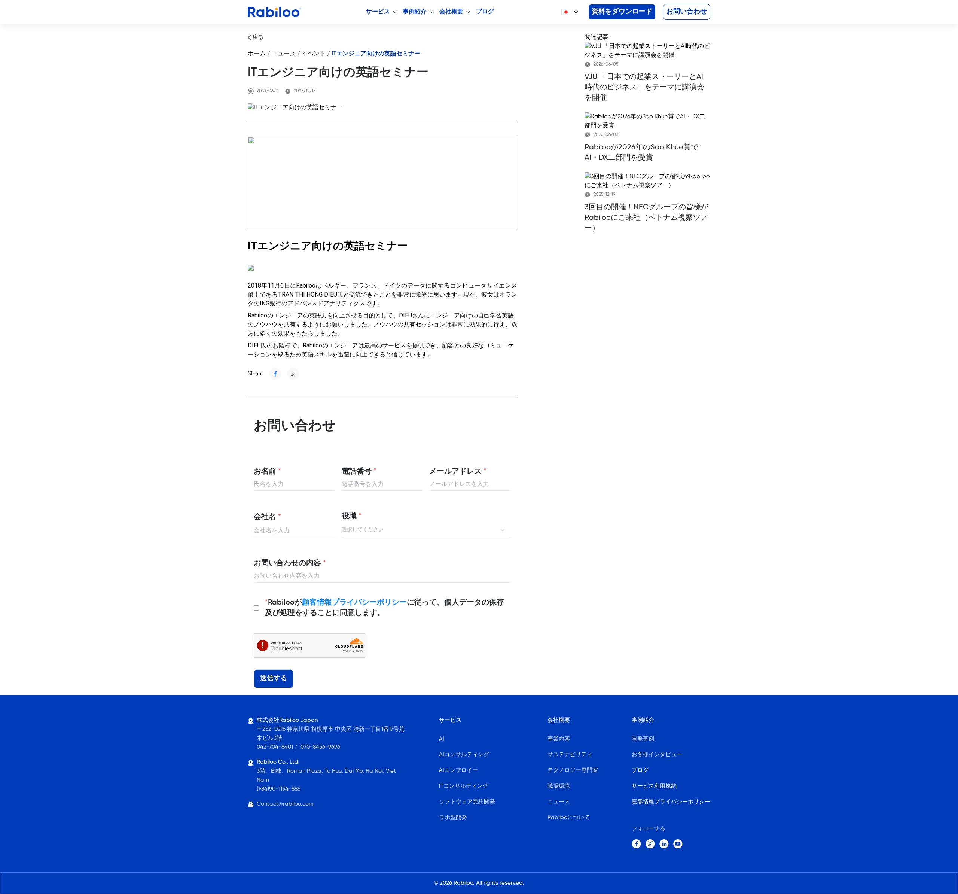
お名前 (267, 471)
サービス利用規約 (654, 786)
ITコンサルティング (463, 786)
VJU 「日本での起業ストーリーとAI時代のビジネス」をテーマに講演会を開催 (644, 87)
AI (441, 739)
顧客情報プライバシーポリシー (354, 602)
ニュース (284, 54)
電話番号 (359, 471)
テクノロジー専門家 (572, 770)
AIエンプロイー (458, 770)
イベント (314, 54)
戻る (257, 37)
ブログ (640, 770)
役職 (351, 516)
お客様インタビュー (657, 755)
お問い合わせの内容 (290, 563)
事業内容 (558, 739)
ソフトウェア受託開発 (467, 802)
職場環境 (558, 786)
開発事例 (643, 739)
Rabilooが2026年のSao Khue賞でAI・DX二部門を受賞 (641, 152)
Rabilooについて (568, 818)
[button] (569, 12)
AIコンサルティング (464, 755)
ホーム (257, 54)
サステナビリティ (569, 755)
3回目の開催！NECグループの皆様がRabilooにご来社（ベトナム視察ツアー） (646, 217)
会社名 (267, 517)
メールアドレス (457, 471)
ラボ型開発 (453, 818)
